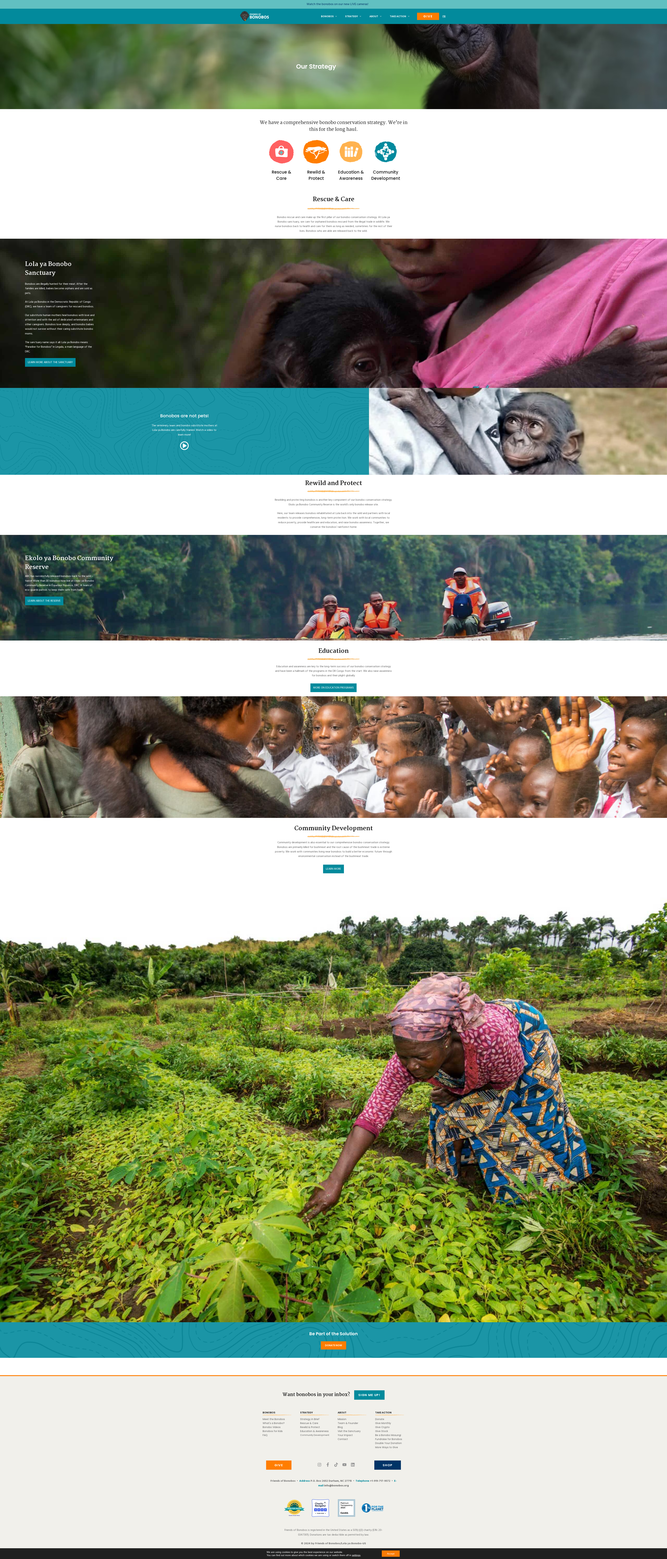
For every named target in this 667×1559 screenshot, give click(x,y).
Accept (390, 1553)
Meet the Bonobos (274, 1419)
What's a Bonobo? (274, 1423)
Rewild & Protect (310, 1427)
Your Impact (345, 1435)
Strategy (351, 16)
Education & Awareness (314, 1431)
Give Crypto (382, 1427)
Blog (340, 1427)
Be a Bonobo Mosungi (388, 1435)
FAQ (265, 1435)
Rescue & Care (309, 1423)
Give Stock (381, 1431)
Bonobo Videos (272, 1427)
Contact (343, 1439)
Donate (379, 1419)
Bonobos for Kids (273, 1431)
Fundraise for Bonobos (388, 1439)
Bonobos (327, 16)
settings (356, 1555)
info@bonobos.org (336, 1485)
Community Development (314, 1435)
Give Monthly (383, 1423)
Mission (342, 1419)
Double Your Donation (388, 1443)
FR (444, 16)
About (373, 16)
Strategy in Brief (309, 1419)
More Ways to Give (386, 1447)
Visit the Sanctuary (349, 1431)
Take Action (398, 16)
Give (428, 16)
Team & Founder (348, 1423)
